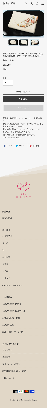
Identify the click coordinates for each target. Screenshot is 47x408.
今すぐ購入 (23, 99)
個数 (4, 78)
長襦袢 (5, 264)
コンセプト (7, 350)
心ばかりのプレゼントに (13, 285)
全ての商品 (7, 218)
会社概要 (6, 357)
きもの (5, 243)
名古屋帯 (6, 257)
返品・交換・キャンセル (13, 332)
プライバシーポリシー (12, 364)
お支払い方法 (8, 325)
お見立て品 (7, 236)
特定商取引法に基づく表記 (14, 371)
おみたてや (9, 3)
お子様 (5, 271)
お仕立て (6, 278)
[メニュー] (42, 3)
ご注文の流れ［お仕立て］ (14, 311)
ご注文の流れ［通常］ (12, 304)
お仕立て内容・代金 (11, 318)
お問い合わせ (23, 108)
